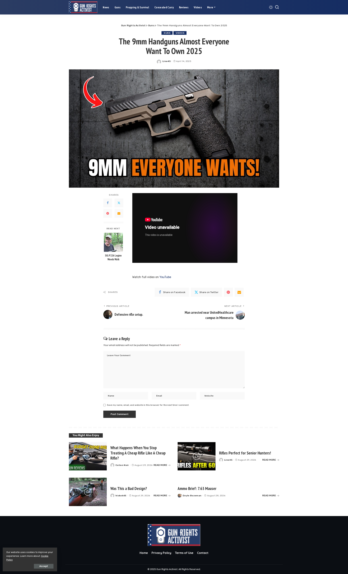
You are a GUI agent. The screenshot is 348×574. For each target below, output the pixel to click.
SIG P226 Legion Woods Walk (113, 257)
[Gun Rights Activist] (83, 7)
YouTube (165, 277)
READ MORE (160, 465)
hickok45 (120, 495)
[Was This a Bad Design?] (88, 492)
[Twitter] (119, 203)
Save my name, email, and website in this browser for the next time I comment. (148, 405)
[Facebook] (107, 203)
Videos (180, 33)
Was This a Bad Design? (128, 488)
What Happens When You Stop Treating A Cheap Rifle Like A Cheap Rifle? (137, 453)
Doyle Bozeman (192, 495)
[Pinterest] (107, 213)
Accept (43, 566)
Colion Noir (122, 465)
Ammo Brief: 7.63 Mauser (197, 488)
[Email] (119, 213)
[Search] (277, 7)
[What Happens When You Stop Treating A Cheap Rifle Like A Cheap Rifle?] (88, 456)
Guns (167, 33)
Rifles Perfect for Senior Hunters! (245, 453)
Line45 (166, 61)
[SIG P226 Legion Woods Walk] (113, 242)
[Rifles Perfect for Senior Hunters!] (197, 456)
